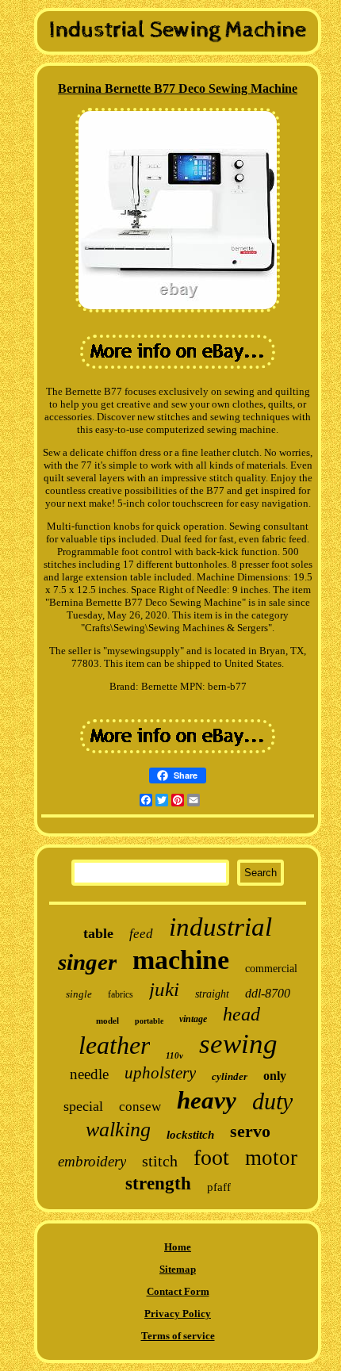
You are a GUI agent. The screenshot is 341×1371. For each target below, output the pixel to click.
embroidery (92, 1161)
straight (212, 994)
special (83, 1106)
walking (118, 1129)
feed (141, 933)
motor (271, 1158)
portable (149, 1021)
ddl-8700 (267, 993)
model (107, 1020)
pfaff (219, 1187)
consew (140, 1106)
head (241, 1014)
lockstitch (190, 1134)
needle (89, 1074)
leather (114, 1045)
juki (164, 989)
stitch (160, 1161)
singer (87, 962)
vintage (193, 1018)
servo (250, 1131)
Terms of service (178, 1336)
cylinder (229, 1076)
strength (158, 1183)
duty (272, 1101)
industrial (220, 927)
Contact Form (178, 1291)
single (79, 994)
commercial (271, 969)
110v (174, 1055)
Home (177, 1247)
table (98, 933)
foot (211, 1157)
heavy (206, 1100)
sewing (238, 1043)
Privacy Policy (177, 1313)
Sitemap (177, 1269)
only (274, 1075)
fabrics (120, 994)
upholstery (160, 1072)
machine (180, 960)
